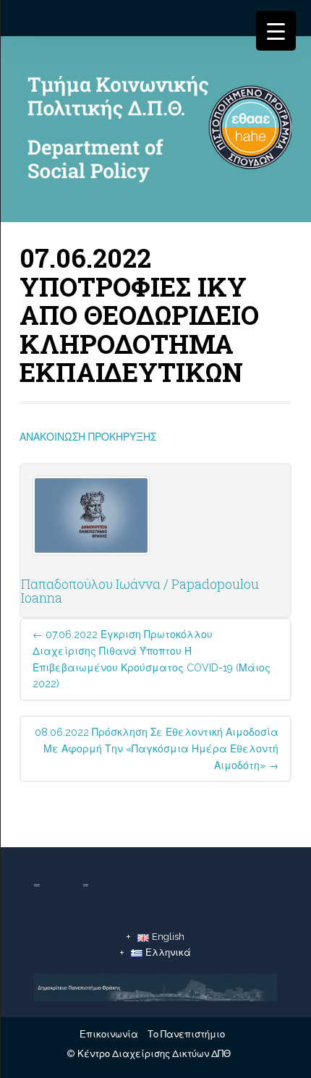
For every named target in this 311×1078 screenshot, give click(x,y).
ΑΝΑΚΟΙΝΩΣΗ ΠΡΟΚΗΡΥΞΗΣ (88, 437)
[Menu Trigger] (276, 31)
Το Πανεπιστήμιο (186, 1034)
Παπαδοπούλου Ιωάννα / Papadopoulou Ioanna (140, 591)
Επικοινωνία (109, 1034)
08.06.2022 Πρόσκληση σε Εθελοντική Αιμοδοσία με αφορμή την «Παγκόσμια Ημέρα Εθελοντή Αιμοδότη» (156, 748)
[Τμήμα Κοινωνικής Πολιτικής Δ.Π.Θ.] (155, 131)
